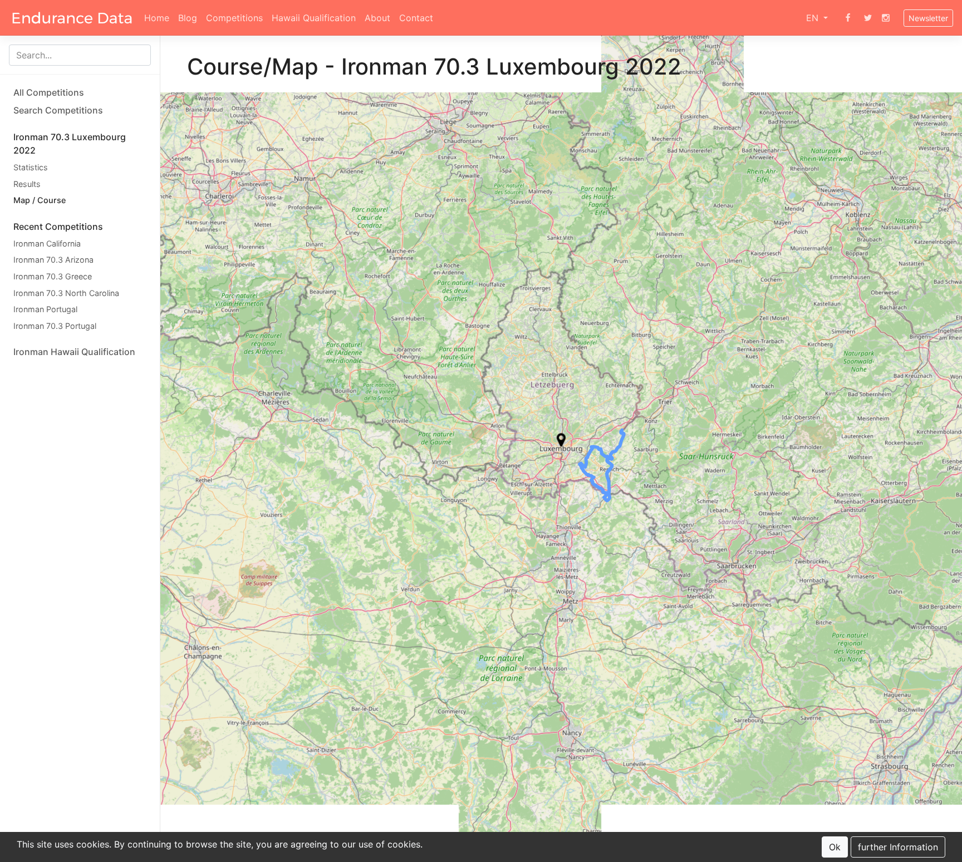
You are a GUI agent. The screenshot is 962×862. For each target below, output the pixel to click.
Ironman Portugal (45, 309)
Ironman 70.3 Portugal (54, 326)
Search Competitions (58, 110)
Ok (835, 847)
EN (813, 17)
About (377, 17)
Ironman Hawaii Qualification (74, 351)
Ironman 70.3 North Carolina (66, 293)
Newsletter (928, 18)
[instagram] (886, 18)
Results (27, 184)
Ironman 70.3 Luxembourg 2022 (69, 143)
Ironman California (47, 243)
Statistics (30, 167)
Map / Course (39, 200)
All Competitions (48, 92)
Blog (187, 17)
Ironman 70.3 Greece (52, 276)
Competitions (234, 17)
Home (156, 17)
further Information (898, 847)
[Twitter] (868, 18)
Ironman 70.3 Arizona (53, 259)
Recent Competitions (58, 226)
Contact (416, 17)
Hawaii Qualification (314, 17)
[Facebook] (848, 18)
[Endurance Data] (72, 18)
